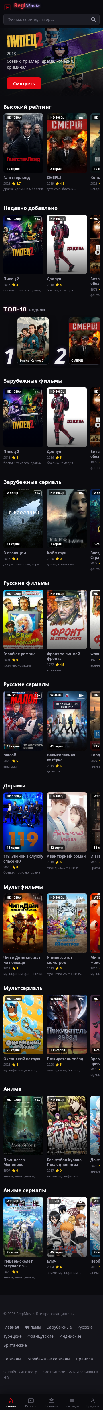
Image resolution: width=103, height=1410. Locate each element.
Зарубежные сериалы (33, 482)
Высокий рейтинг (27, 106)
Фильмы (33, 1327)
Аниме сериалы (24, 1190)
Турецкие (12, 1336)
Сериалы (12, 1358)
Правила (84, 1358)
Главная (11, 1327)
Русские (85, 1327)
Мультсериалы (23, 988)
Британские (15, 1345)
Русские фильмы (26, 582)
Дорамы (14, 785)
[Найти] (93, 19)
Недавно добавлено (30, 208)
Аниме (12, 1089)
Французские (40, 1336)
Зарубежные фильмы (32, 380)
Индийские (70, 1336)
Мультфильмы (23, 886)
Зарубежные (59, 1327)
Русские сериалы (26, 684)
